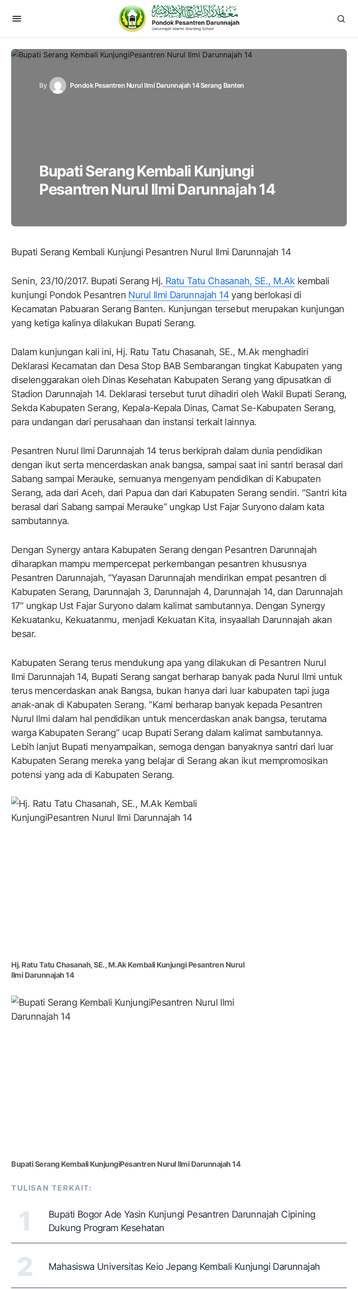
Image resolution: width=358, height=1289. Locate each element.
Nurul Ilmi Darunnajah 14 (178, 295)
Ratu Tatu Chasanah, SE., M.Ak (229, 281)
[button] (16, 18)
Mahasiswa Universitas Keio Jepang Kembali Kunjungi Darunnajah (184, 1266)
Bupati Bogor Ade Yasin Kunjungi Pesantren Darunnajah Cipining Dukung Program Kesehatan (181, 1221)
